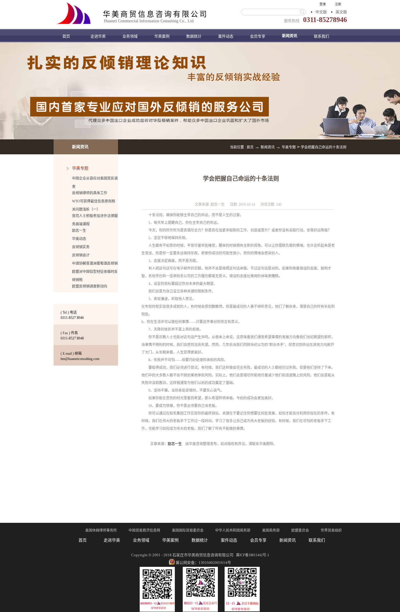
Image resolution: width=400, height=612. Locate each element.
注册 (338, 4)
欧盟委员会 (300, 530)
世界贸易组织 (331, 530)
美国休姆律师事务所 (101, 530)
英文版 (341, 12)
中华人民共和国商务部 (232, 530)
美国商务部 (271, 530)
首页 (66, 36)
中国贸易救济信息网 (144, 530)
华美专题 (289, 147)
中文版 (321, 12)
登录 (322, 4)
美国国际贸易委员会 (188, 530)
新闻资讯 (268, 147)
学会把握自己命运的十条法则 (323, 147)
